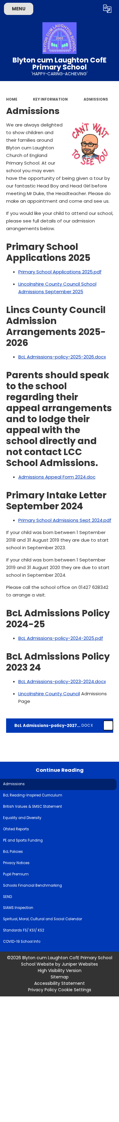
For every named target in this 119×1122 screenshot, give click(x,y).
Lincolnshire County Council (49, 693)
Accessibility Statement (59, 983)
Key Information (50, 99)
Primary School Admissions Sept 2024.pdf (64, 520)
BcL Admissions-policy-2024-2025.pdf (60, 638)
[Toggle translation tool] (107, 9)
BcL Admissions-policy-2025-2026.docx (62, 357)
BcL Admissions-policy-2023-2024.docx (62, 681)
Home (11, 99)
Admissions (96, 99)
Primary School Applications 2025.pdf (60, 272)
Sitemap (60, 977)
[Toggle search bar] (92, 9)
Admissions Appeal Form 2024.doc (57, 477)
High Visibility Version (59, 970)
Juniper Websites (80, 964)
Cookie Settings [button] (74, 990)
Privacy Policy (42, 990)
